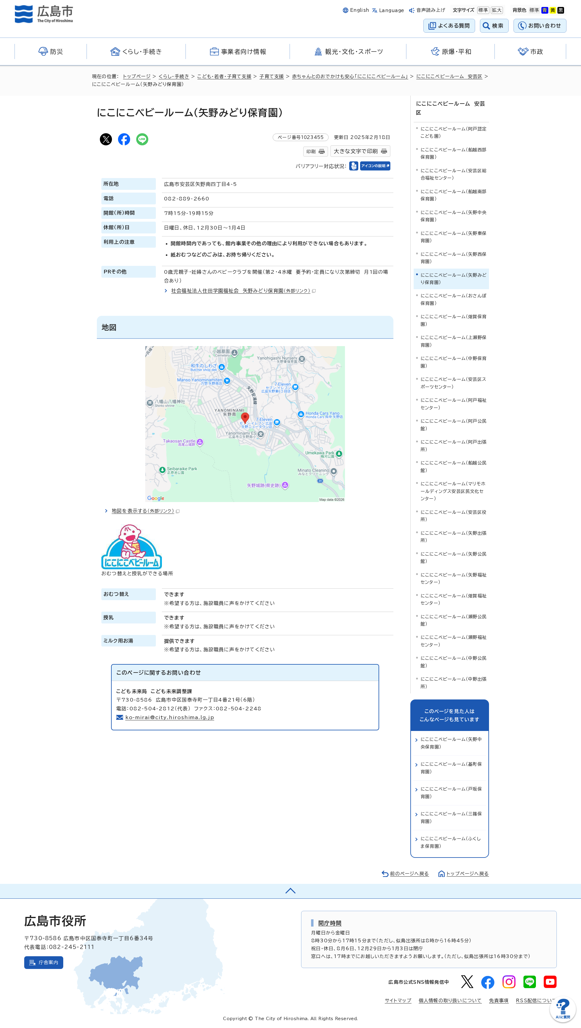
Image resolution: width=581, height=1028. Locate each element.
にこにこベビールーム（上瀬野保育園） (454, 341)
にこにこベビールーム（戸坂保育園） (451, 792)
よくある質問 (454, 25)
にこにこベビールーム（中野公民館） (454, 662)
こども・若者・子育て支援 (224, 76)
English (359, 10)
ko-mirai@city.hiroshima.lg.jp (169, 717)
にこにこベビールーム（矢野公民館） (454, 558)
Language (391, 10)
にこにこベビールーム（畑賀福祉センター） (454, 599)
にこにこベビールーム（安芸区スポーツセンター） (453, 383)
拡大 (496, 10)
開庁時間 (330, 923)
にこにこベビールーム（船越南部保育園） (454, 195)
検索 (498, 25)
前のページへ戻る (409, 873)
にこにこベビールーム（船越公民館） (454, 466)
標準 (482, 10)
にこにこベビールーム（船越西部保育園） (454, 153)
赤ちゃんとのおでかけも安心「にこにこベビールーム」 (350, 76)
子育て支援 (271, 76)
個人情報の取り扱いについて (450, 1000)
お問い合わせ (544, 25)
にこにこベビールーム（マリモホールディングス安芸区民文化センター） (453, 491)
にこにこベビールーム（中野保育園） (454, 362)
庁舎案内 (48, 962)
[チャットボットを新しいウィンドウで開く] (563, 1021)
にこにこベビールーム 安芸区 (449, 76)
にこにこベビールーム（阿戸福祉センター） (454, 404)
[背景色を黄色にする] (553, 10)
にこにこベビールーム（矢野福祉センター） (454, 578)
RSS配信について (536, 1000)
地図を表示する (143, 510)
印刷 (311, 151)
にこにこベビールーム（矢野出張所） (454, 537)
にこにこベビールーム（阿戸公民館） (454, 425)
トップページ (137, 76)
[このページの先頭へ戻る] (290, 891)
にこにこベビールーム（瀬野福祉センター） (454, 641)
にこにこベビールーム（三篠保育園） (451, 817)
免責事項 (499, 1000)
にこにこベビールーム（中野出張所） (454, 683)
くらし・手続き (174, 76)
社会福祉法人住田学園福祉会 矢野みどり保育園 (240, 290)
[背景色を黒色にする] (560, 10)
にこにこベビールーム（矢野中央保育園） (454, 216)
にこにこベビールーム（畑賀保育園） (454, 320)
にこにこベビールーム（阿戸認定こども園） (454, 132)
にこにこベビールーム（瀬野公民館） (454, 620)
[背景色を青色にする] (544, 10)
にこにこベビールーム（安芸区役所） (454, 516)
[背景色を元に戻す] (534, 10)
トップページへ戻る (468, 873)
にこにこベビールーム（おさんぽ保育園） (454, 299)
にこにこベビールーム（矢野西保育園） (454, 258)
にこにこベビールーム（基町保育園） (451, 768)
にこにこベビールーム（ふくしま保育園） (451, 842)
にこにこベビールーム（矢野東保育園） (454, 237)
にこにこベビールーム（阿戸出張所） (454, 445)
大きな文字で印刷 (356, 151)
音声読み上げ (431, 10)
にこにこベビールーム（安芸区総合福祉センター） (454, 174)
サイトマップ (398, 1000)
